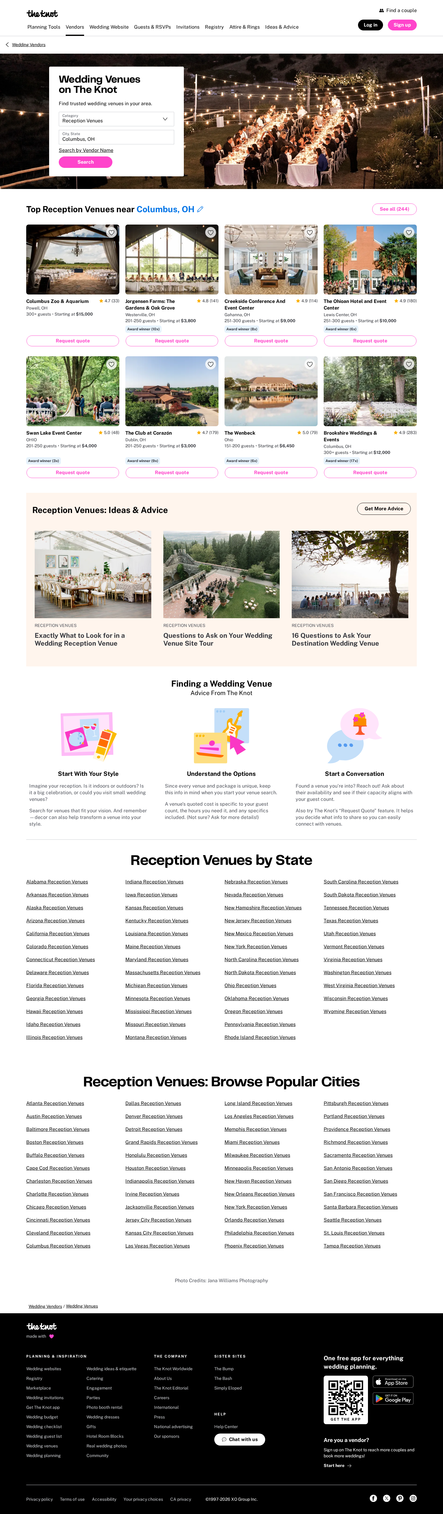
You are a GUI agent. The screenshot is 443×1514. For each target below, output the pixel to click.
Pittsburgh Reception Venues (356, 1103)
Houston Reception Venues (155, 1168)
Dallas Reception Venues (153, 1103)
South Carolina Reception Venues (361, 882)
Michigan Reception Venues (156, 985)
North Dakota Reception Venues (260, 972)
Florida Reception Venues (55, 985)
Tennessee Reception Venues (356, 908)
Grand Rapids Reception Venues (161, 1142)
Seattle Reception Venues (353, 1220)
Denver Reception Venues (154, 1116)
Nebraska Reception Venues (256, 882)
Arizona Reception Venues (55, 921)
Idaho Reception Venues (53, 1024)
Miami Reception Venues (252, 1142)
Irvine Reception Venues (152, 1194)
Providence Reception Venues (357, 1129)
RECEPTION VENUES (56, 625)
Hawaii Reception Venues (54, 1011)
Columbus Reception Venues (58, 1246)
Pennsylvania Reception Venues (260, 1024)
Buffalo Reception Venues (55, 1155)
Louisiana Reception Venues (156, 933)
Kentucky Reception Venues (156, 921)
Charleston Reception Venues (59, 1181)
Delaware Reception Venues (57, 972)
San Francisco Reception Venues (360, 1194)
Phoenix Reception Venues (254, 1246)
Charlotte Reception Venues (57, 1194)
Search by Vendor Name (86, 150)
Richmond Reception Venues (356, 1142)
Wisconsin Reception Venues (356, 998)
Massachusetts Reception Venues (162, 972)
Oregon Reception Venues (254, 1011)
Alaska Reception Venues (54, 908)
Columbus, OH (166, 209)
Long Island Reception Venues (258, 1103)
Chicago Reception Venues (56, 1207)
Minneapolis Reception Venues (259, 1168)
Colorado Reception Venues (57, 946)
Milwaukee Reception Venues (257, 1155)
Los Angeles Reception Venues (259, 1116)
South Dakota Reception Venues (360, 895)
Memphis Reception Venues (256, 1129)
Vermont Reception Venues (354, 946)
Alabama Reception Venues (57, 882)
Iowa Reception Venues (151, 895)
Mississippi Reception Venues (158, 1011)
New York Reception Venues (256, 946)
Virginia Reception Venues (353, 959)
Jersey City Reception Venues (158, 1220)
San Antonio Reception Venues (358, 1168)
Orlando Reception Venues (254, 1220)
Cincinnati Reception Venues (58, 1220)
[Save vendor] (111, 232)
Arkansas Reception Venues (57, 895)
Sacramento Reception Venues (358, 1155)
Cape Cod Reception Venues (58, 1168)
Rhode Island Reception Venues (260, 1037)
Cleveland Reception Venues (58, 1233)
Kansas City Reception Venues (159, 1233)
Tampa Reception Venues (352, 1246)
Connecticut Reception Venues (60, 959)
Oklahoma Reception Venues (257, 998)
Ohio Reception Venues (250, 985)
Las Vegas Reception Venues (157, 1246)
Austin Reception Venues (54, 1116)
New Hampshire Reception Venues (263, 908)
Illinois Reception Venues (54, 1037)
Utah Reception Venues (350, 933)
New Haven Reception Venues (258, 1181)
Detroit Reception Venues (153, 1129)
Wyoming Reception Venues (355, 1011)
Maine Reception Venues (153, 946)
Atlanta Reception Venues (55, 1103)
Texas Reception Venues (351, 921)
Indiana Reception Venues (154, 882)
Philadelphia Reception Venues (259, 1233)
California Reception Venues (58, 933)
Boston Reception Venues (54, 1142)
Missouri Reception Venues (155, 1024)
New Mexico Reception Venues (259, 933)
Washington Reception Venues (357, 972)
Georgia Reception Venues (56, 998)
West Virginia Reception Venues (359, 985)
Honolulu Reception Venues (156, 1155)
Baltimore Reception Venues (58, 1129)
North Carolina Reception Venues (262, 959)
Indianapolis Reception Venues (159, 1181)
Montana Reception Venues (156, 1037)
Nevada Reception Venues (254, 895)
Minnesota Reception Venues (157, 998)
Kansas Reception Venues (154, 908)
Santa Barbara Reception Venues (361, 1207)
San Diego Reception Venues (356, 1181)
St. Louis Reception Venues (354, 1233)
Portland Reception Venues (354, 1116)
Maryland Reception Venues (156, 959)
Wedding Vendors (29, 44)
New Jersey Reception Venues (258, 921)
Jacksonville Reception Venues (159, 1207)
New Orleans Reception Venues (260, 1194)
